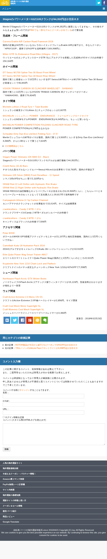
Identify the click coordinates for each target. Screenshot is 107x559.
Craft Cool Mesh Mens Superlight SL (22, 306)
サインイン (25, 390)
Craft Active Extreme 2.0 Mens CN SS (23, 297)
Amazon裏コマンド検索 (13, 479)
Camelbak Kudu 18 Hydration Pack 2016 (24, 245)
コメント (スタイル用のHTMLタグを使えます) (24, 420)
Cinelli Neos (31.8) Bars (15, 166)
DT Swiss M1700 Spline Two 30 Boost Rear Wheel (29, 76)
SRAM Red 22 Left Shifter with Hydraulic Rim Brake (30, 184)
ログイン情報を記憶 (14, 417)
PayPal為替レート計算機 (14, 484)
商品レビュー (8, 516)
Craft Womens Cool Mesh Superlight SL (23, 309)
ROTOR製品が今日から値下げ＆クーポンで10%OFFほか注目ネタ (46, 345)
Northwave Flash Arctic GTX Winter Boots (25, 278)
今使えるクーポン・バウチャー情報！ (19, 474)
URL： (6, 409)
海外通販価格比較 (10, 468)
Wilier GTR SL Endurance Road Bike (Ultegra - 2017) (30, 54)
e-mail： (6, 401)
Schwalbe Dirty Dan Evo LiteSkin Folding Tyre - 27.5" (30, 134)
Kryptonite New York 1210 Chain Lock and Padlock (29, 263)
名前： (6, 392)
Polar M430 (9, 233)
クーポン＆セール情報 (12, 506)
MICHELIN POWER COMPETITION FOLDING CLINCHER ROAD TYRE (40, 125)
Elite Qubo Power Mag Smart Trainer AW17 (25, 254)
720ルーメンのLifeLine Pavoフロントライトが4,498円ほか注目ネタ (46, 348)
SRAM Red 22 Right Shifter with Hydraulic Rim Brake (30, 187)
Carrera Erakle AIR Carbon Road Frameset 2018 (28, 41)
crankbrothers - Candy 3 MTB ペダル (22, 218)
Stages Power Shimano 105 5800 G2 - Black (26, 157)
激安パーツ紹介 (9, 511)
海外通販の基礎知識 (11, 495)
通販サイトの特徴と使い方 (14, 500)
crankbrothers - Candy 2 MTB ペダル (22, 209)
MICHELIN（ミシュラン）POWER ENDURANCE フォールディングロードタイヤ (45, 116)
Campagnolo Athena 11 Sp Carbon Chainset (25, 200)
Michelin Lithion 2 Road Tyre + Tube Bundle (25, 107)
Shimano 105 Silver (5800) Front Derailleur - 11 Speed (31, 175)
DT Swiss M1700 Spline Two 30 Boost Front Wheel (29, 72)
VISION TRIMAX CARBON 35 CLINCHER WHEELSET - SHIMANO (38, 88)
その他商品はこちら (14, 146)
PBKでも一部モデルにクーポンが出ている (51, 30)
